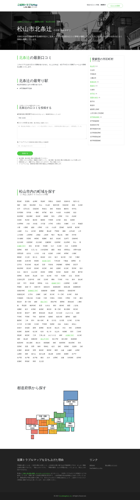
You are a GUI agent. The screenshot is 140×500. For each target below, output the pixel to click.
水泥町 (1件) (70, 335)
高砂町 (66, 272)
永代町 (58, 220)
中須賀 (38, 298)
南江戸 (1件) (45, 339)
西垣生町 (71, 302)
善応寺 (25, 272)
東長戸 (27, 313)
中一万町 (61, 294)
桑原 (52, 250)
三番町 (77, 257)
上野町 (60, 216)
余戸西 (19, 358)
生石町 (80, 205)
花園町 (19, 309)
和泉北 (44, 209)
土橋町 (38, 294)
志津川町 (28, 261)
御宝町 (27, 335)
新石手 (75, 264)
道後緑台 (61, 291)
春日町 (77, 227)
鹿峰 (64, 231)
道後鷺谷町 (77, 287)
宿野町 (73, 261)
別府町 (52, 324)
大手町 (50, 224)
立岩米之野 (21, 279)
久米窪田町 (44, 250)
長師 (76, 294)
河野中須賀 (77, 250)
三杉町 (79, 331)
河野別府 (20, 253)
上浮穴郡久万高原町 (97, 113)
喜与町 (37, 246)
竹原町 (63, 276)
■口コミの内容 (33, 123)
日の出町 (59, 313)
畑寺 (54, 305)
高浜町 (27, 276)
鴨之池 (60, 235)
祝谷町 (38, 216)
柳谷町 (41, 350)
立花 (70, 276)
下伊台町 (57, 261)
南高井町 (20, 343)
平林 (34, 317)
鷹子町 (80, 272)
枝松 (65, 220)
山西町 (19, 354)
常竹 (24, 283)
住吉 (18, 272)
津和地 (40, 283)
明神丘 (46, 346)
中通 (45, 298)
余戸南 (35, 358)
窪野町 (19, 250)
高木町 (58, 272)
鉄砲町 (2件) (56, 283)
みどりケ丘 (52, 335)
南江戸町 (55, 339)
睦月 (53, 346)
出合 (46, 283)
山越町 (69, 350)
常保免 (50, 264)
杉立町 (66, 268)
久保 (66, 246)
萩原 (40, 305)
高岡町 (50, 272)
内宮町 (19, 220)
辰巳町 (77, 276)
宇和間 (50, 220)
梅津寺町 (33, 305)
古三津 (19, 324)
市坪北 (74, 209)
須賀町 (58, 268)
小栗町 (25, 227)
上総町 (19, 231)
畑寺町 (61, 305)
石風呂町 (36, 209)
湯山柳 (50, 354)
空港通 (45, 246)
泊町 (45, 294)
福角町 (50, 317)
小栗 (18, 227)
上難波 (38, 235)
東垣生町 (42, 313)
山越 (62, 350)
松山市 (94, 66)
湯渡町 (66, 354)
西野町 (62, 302)
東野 (34, 313)
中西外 (60, 298)
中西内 (52, 298)
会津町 (35, 201)
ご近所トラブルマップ (24, 22)
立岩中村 (31, 279)
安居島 (27, 201)
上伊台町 (72, 231)
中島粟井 (20, 298)
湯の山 (33, 354)
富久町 (52, 294)
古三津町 (28, 324)
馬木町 (27, 220)
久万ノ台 (34, 250)
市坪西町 (20, 212)
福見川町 (59, 317)
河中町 (74, 235)
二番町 (79, 302)
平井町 (19, 317)
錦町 (35, 302)
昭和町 (68, 264)
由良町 (58, 354)
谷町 (38, 279)
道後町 (52, 291)
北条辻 (66, 324)
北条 (59, 324)
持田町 (66, 346)
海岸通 (69, 227)
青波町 (43, 201)
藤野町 (68, 317)
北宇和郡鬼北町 (95, 137)
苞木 (81, 268)
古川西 (61, 320)
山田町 (77, 350)
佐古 (49, 257)
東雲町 (36, 261)
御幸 (39, 346)
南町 (54, 343)
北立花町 (39, 242)
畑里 (68, 305)
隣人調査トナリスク (111, 465)
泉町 (51, 209)
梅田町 (43, 220)
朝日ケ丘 (76, 201)
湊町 (18, 339)
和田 (34, 361)
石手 (18, 209)
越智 (32, 227)
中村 (74, 298)
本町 (70, 328)
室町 (59, 346)
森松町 (27, 350)
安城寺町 (65, 205)
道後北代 (47, 287)
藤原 (74, 317)
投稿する (25, 153)
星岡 (34, 328)
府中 (32, 320)
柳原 (56, 350)
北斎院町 (29, 242)
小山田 (54, 227)
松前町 (19, 331)
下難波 (65, 261)
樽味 (52, 279)
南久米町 (65, 339)
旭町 (18, 205)
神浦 (59, 250)
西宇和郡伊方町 (95, 129)
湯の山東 (42, 354)
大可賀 (43, 224)
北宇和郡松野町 (95, 133)
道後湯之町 (21, 294)
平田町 (27, 317)
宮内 (79, 343)
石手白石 (26, 209)
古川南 (77, 320)
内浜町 (74, 216)
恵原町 (72, 220)
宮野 (32, 346)
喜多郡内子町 (94, 125)
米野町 (66, 253)
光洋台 (28, 253)
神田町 (36, 238)
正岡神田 (78, 328)
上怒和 (46, 235)
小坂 (43, 253)
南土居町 (29, 343)
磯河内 (66, 209)
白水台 (47, 305)
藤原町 (19, 320)
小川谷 (36, 253)
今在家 (58, 212)
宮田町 (19, 346)
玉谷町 (46, 279)
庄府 (43, 264)
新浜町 (36, 268)
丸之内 (57, 331)
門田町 (57, 231)
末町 (51, 268)
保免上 (74, 324)
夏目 (81, 298)
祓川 (26, 309)
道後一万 (28, 287)
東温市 (92, 105)
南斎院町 (74, 339)
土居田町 (67, 283)
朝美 (24, 205)
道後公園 (67, 287)
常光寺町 (28, 264)
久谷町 (59, 246)
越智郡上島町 (94, 109)
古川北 (54, 320)
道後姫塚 (44, 291)
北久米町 (20, 242)
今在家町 (67, 212)
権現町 (19, 257)
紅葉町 (19, 350)
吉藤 (62, 358)
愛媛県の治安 (39, 22)
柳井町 (49, 350)
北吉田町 (67, 242)
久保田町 (74, 246)
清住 (30, 246)
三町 (70, 257)
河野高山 (67, 250)
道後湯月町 (71, 291)
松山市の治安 (50, 22)
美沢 (71, 331)
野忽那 (24, 305)
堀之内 (57, 328)
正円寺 (19, 264)
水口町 (79, 335)
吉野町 (55, 358)
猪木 (51, 212)
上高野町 (29, 235)
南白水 (38, 343)
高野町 (19, 276)
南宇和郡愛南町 (95, 140)
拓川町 (49, 276)
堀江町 (49, 328)
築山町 (80, 279)
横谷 (42, 358)
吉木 (48, 358)
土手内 (30, 294)
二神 (26, 320)
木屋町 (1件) (21, 246)
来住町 (58, 238)
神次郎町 (20, 268)
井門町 (44, 212)
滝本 (42, 276)
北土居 (41, 361)
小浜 (46, 227)
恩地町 (61, 227)
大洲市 (92, 90)
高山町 (35, 276)
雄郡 (26, 354)
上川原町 (20, 235)
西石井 (19, 302)
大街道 (35, 224)
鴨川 (52, 235)
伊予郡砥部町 (94, 121)
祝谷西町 (20, 216)
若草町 (79, 358)
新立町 (28, 268)
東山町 (50, 313)
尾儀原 (80, 224)
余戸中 (74, 354)
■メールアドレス (32, 142)
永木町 (69, 294)
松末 (42, 331)
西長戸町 (54, 302)
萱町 (67, 235)
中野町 (68, 298)
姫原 (77, 313)
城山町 (36, 264)
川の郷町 (20, 238)
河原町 (28, 238)
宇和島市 (93, 74)
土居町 (75, 283)
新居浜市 (94, 82)
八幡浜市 (93, 78)
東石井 (49, 309)
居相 (73, 205)
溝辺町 (19, 335)
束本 (73, 279)
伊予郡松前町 (96, 117)
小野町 (40, 227)
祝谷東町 (29, 216)
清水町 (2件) (46, 261)
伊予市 (93, 94)
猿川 (56, 257)
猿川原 (63, 257)
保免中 (19, 328)
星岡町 (41, 328)
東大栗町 (67, 309)
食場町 (19, 261)
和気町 (27, 361)
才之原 (27, 257)
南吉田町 (72, 343)
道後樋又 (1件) (33, 291)
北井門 (66, 238)
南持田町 (62, 343)
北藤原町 (48, 242)
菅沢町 (74, 268)
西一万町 (28, 302)
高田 (73, 272)
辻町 (18, 283)
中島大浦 (29, 298)
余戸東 (27, 358)
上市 (79, 231)
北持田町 (57, 242)
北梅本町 (75, 238)
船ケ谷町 (41, 320)
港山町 (25, 339)
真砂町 (27, 331)
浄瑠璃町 (59, 264)
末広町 (44, 268)
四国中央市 (95, 97)
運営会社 (92, 465)
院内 (52, 216)
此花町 (50, 253)
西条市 (94, 86)
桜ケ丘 (35, 257)
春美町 (41, 309)
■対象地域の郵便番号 (39, 114)
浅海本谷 (67, 201)
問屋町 (19, 287)
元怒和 (74, 346)
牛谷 (67, 216)
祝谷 (74, 212)
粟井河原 (56, 205)
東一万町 (58, 309)
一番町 (36, 212)
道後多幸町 (21, 291)
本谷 (64, 328)
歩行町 (33, 231)
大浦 (28, 224)
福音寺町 (42, 317)
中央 (67, 279)
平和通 (44, 324)
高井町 (43, 272)
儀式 (51, 238)
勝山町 (49, 231)
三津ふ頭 (42, 335)
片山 (26, 231)
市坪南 (28, 212)
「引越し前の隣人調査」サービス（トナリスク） (36, 473)
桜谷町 (43, 257)
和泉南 (58, 209)
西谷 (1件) (44, 302)
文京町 (36, 324)
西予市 (92, 101)
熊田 (26, 250)
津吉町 (32, 283)
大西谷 (58, 224)
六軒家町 (70, 358)
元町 (81, 346)
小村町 (58, 253)
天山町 (47, 205)
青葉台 (50, 201)
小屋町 (74, 253)
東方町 (75, 309)
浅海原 (58, 201)
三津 (34, 335)
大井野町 (20, 224)
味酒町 (64, 331)
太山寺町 (34, 272)
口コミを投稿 (115, 6)
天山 (40, 205)
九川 (52, 246)
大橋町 (66, 224)
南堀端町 (47, 343)
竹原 (56, 276)
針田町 (33, 309)
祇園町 (44, 238)
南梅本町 (34, 339)
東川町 (19, 313)
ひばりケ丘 (69, 313)
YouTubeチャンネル (96, 468)
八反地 (76, 305)
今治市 (92, 70)
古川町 (69, 320)
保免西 (27, 328)
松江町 (35, 331)
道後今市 (37, 287)
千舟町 (60, 279)
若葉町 (19, 361)
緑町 (60, 335)
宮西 (26, 346)
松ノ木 (49, 331)
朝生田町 (33, 205)
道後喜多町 (57, 287)
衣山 (74, 242)
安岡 (34, 350)
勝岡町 (41, 231)
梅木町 (35, 220)
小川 (73, 224)
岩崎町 (46, 216)
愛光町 (19, 201)
